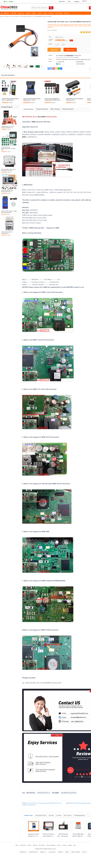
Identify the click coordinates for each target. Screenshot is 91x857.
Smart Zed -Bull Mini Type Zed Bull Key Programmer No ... (31, 99)
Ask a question (81, 64)
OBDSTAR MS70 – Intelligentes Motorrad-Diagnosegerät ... (73, 99)
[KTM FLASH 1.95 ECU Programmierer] (9, 223)
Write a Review (55, 109)
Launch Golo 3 (52, 852)
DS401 (67, 852)
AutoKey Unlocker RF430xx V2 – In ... (33, 835)
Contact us (65, 845)
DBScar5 (60, 852)
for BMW (28, 13)
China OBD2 (14, 8)
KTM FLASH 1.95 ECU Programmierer (6, 232)
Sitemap (70, 845)
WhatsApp (80, 61)
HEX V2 (84, 852)
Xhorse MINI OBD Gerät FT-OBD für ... (78, 835)
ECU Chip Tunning (14, 16)
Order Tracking (58, 13)
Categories (6, 13)
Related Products (67, 109)
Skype (59, 64)
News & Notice (23, 845)
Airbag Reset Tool (33, 852)
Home (2, 13)
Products (6, 16)
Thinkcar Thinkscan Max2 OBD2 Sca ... (48, 835)
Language (76, 1)
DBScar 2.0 (43, 852)
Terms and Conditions (50, 845)
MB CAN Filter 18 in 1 (44, 792)
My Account (61, 1)
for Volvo (39, 13)
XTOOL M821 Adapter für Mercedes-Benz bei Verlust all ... (53, 99)
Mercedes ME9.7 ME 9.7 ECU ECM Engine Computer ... (8, 170)
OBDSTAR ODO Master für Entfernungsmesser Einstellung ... (10, 99)
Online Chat (61, 61)
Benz (39, 117)
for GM (45, 13)
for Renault (51, 13)
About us (59, 845)
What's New (21, 13)
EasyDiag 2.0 (23, 852)
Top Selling (14, 13)
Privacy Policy (42, 845)
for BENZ (33, 13)
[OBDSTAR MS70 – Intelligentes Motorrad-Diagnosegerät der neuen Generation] (75, 88)
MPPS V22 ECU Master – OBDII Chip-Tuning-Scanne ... (9, 212)
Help (69, 1)
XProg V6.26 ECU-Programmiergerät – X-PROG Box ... (8, 149)
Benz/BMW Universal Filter (68, 792)
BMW (44, 117)
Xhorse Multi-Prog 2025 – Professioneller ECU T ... (7, 191)
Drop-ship (66, 13)
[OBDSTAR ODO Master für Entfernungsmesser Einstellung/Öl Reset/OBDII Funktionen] (11, 88)
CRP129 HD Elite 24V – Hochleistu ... (63, 835)
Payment (29, 845)
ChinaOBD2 (45, 848)
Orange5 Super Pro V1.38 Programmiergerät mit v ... (7, 127)
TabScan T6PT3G (75, 852)
